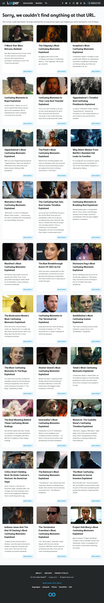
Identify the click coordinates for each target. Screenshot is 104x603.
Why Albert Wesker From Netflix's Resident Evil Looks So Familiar (85, 153)
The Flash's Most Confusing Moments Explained (49, 153)
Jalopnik (45, 587)
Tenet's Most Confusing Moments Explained (85, 369)
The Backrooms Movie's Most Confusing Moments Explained (16, 319)
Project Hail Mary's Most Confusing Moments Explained (85, 530)
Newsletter (95, 3)
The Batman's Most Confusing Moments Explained (49, 475)
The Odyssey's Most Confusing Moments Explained (49, 49)
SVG (70, 587)
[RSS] (84, 3)
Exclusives (28, 3)
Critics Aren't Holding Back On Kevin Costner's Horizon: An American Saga (16, 476)
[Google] (81, 3)
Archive (48, 573)
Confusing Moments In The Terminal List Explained (50, 319)
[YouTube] (66, 3)
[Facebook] (63, 3)
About (39, 573)
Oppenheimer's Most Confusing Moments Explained (15, 153)
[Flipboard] (77, 3)
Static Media (40, 577)
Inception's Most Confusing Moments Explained (83, 49)
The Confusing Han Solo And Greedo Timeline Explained (51, 205)
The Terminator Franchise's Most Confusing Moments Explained (49, 532)
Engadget (36, 587)
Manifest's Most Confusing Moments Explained (14, 267)
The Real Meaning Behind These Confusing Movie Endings (17, 423)
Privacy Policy (61, 573)
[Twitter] (70, 3)
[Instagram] (74, 3)
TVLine (54, 587)
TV (46, 3)
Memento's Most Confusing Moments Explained (14, 205)
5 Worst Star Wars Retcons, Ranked (13, 47)
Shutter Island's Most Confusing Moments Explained (50, 371)
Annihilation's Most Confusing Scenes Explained (83, 319)
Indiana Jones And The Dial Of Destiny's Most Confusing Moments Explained (16, 532)
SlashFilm (63, 587)
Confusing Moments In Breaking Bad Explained (85, 203)
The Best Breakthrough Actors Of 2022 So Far (51, 265)
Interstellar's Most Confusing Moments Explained (49, 423)
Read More (27, 71)
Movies (39, 3)
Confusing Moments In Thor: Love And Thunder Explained (51, 101)
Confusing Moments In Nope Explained (16, 99)
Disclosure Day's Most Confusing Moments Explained (84, 267)
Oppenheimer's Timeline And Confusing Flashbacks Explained (85, 101)
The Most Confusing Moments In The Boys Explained (15, 371)
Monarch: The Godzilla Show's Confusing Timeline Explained (84, 423)
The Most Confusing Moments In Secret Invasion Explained (83, 475)
